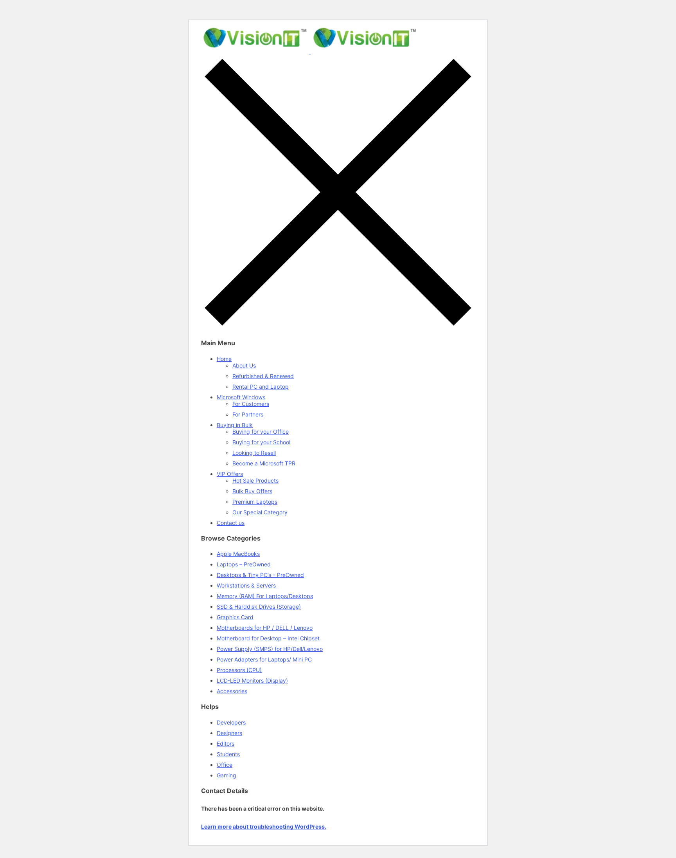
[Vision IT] (310, 51)
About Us (244, 365)
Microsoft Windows (241, 397)
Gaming (226, 775)
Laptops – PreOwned (244, 564)
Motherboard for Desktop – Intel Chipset (268, 638)
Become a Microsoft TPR (263, 463)
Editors (225, 743)
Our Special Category (260, 512)
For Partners (247, 414)
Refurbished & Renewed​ (263, 376)
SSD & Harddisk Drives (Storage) (259, 606)
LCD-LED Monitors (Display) (252, 680)
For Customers (250, 403)
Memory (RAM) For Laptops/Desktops (265, 596)
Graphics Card (235, 617)
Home (224, 358)
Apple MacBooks (238, 553)
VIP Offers (230, 473)
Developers (231, 722)
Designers (229, 733)
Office (224, 764)
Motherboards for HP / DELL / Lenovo (265, 627)
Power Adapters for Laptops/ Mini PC (264, 659)
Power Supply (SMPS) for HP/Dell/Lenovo (270, 648)
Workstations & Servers (246, 585)
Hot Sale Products (255, 480)
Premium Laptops (254, 501)
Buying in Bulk (235, 425)
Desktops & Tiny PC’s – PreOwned (260, 574)
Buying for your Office (260, 431)
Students (228, 754)
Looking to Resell (254, 452)
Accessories (232, 691)
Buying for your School (261, 442)
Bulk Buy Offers (252, 491)
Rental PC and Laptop (260, 386)
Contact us (231, 522)
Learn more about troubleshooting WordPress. (263, 826)
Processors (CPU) (239, 670)
